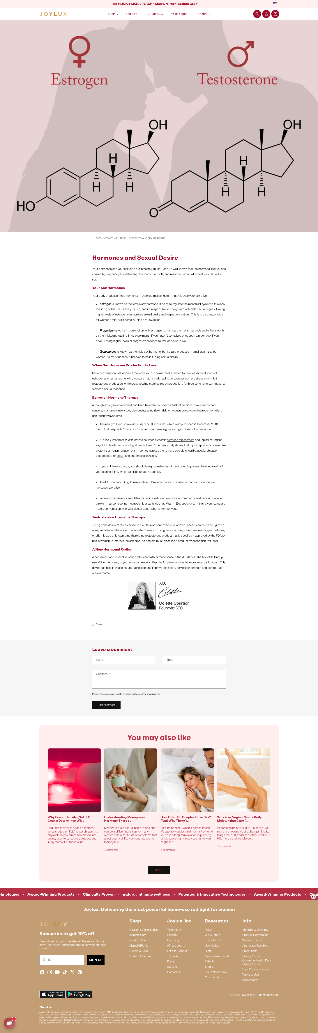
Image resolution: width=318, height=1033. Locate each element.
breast (120, 456)
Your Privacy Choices (255, 969)
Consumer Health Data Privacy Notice (256, 962)
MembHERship (138, 946)
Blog (208, 951)
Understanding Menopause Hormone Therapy (124, 818)
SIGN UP (96, 960)
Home (97, 238)
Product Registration (255, 935)
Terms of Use (250, 975)
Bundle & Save (138, 951)
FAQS (208, 930)
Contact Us (174, 972)
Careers (172, 967)
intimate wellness (114, 238)
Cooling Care (137, 940)
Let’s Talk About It (178, 951)
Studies (209, 967)
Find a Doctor (213, 940)
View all (159, 870)
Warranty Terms (252, 940)
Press (170, 961)
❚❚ (313, 896)
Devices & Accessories (143, 930)
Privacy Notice (251, 956)
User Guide (212, 946)
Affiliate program (177, 946)
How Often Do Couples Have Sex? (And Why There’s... (186, 818)
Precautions (249, 951)
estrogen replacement (180, 440)
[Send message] (9, 1023)
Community (212, 977)
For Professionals (216, 972)
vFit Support (212, 935)
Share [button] (99, 624)
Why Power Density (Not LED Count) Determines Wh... (69, 818)
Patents (210, 961)
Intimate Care (137, 935)
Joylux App (174, 956)
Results (172, 935)
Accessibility (250, 980)
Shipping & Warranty (255, 930)
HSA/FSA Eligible (140, 956)
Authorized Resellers (255, 946)
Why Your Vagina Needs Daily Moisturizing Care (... (239, 818)
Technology (174, 930)
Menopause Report (217, 956)
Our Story (173, 940)
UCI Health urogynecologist (119, 445)
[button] (257, 14)
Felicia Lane (145, 445)
